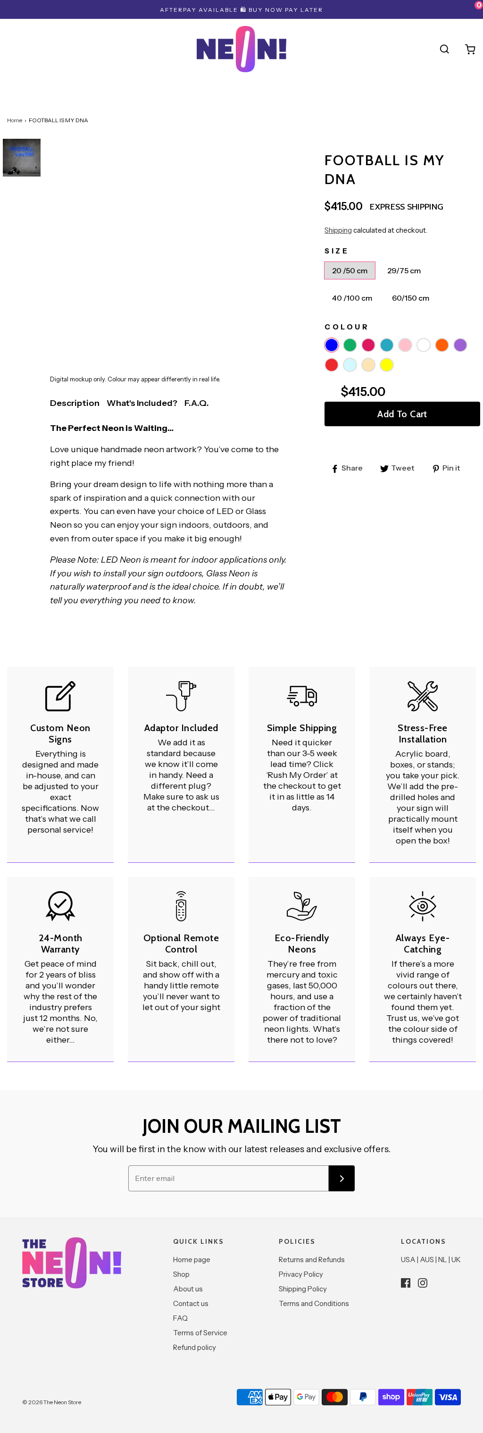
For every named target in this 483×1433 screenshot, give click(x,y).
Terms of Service (200, 1332)
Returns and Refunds (312, 1259)
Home (14, 120)
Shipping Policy (303, 1288)
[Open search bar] (444, 49)
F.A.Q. (196, 403)
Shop (181, 1274)
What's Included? (142, 403)
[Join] (342, 1178)
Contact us (190, 1303)
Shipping (338, 230)
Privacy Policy (301, 1274)
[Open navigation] (13, 49)
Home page (191, 1259)
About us (188, 1288)
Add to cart (402, 414)
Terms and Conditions (314, 1303)
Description (75, 403)
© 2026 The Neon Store (51, 1402)
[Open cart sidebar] (470, 49)
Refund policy (194, 1347)
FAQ (180, 1318)
